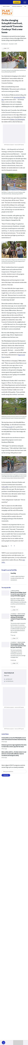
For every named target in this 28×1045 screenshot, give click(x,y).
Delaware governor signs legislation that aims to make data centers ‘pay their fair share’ (14, 745)
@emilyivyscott (9, 679)
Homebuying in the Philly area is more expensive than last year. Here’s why (18, 645)
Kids (25, 6)
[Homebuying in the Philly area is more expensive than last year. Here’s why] (5, 646)
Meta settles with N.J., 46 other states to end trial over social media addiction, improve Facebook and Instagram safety (14, 753)
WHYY (5, 2)
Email (14, 545)
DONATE (17, 2)
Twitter (11, 545)
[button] (3, 1042)
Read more (6, 675)
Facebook (8, 545)
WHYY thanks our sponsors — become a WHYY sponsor (14, 144)
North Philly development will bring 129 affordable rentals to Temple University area (18, 618)
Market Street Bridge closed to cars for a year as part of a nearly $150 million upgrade (18, 594)
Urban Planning (6, 6)
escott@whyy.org (9, 681)
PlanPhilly (13, 573)
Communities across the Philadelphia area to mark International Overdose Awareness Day (14, 738)
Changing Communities (17, 6)
